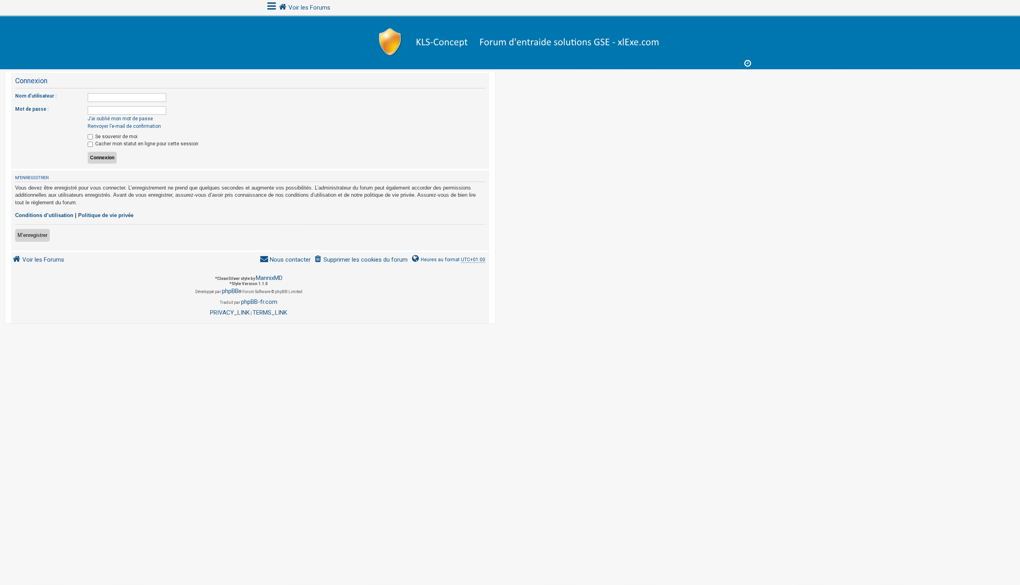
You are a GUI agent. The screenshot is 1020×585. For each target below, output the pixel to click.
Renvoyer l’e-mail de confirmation (124, 126)
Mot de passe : (32, 109)
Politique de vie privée (105, 215)
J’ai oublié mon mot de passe (120, 118)
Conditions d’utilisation (44, 215)
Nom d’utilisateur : (36, 96)
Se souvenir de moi (115, 136)
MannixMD (269, 278)
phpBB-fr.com (259, 301)
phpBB (230, 291)
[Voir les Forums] (510, 40)
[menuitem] (361, 259)
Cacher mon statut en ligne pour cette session (146, 144)
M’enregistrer (32, 235)
